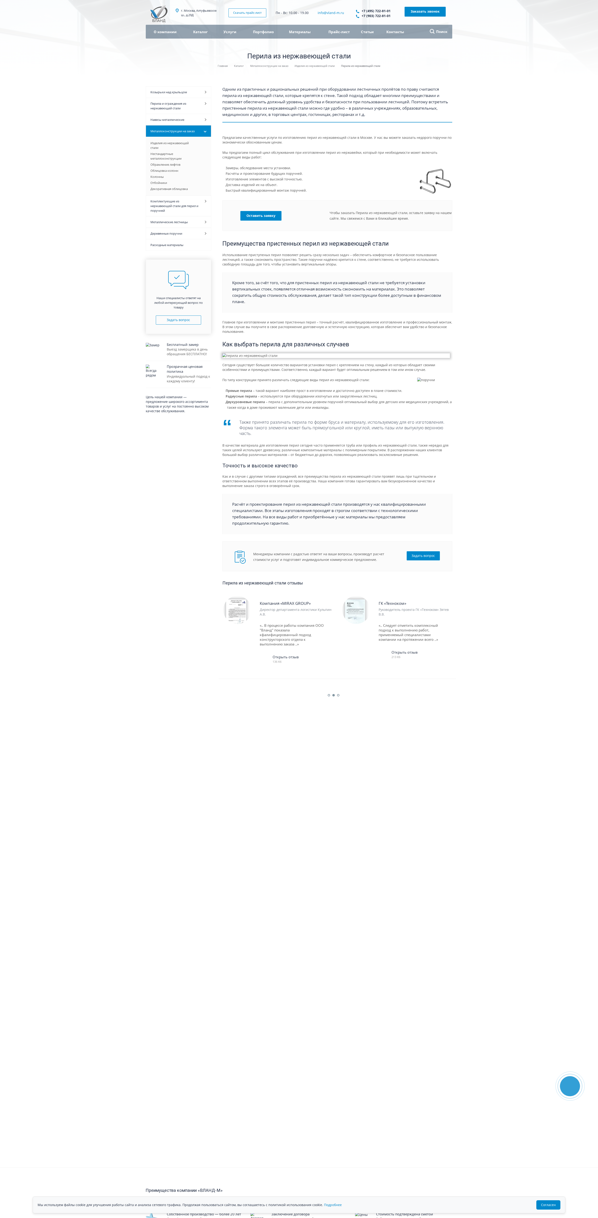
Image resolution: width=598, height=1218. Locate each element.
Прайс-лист (339, 31)
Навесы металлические (167, 120)
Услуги (230, 31)
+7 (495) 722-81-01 (376, 11)
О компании (165, 31)
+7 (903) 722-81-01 (376, 16)
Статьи (367, 31)
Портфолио (263, 31)
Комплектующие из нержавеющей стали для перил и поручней (174, 206)
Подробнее (333, 1205)
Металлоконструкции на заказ (172, 131)
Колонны (157, 177)
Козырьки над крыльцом (168, 92)
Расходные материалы (166, 245)
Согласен (548, 1205)
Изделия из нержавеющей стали (169, 145)
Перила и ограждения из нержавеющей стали (168, 105)
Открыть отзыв (286, 657)
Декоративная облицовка (169, 189)
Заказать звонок (425, 11)
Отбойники (158, 183)
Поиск (441, 31)
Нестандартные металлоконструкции (166, 156)
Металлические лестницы (169, 222)
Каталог (201, 31)
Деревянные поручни (166, 233)
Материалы (300, 31)
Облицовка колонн (164, 170)
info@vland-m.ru (331, 13)
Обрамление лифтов (165, 164)
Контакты (395, 31)
